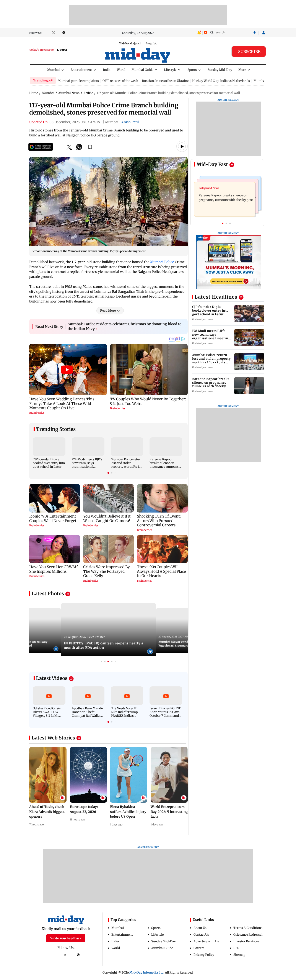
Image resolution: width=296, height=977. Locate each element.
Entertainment (81, 70)
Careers (199, 948)
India (107, 70)
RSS (236, 948)
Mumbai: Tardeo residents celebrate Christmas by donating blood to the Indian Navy (124, 326)
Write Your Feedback (65, 938)
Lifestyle (170, 70)
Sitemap (239, 955)
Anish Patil (130, 122)
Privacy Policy (204, 955)
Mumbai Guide (142, 70)
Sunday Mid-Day (220, 70)
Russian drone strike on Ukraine (165, 81)
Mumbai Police (162, 262)
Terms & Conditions (247, 928)
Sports (192, 70)
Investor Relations (246, 941)
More (242, 70)
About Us (200, 928)
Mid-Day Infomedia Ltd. (146, 972)
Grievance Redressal (247, 935)
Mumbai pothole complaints (78, 81)
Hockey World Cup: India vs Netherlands (221, 81)
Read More (108, 310)
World (121, 70)
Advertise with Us (206, 941)
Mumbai (53, 70)
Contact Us (201, 935)
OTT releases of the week (120, 81)
